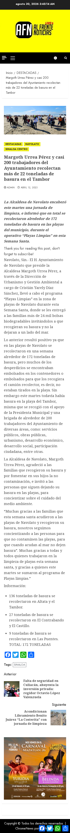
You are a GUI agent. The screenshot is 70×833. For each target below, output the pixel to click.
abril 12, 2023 (29, 187)
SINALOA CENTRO (16, 149)
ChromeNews (24, 828)
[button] (12, 58)
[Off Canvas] (4, 57)
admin (11, 187)
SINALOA (19, 665)
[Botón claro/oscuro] (57, 58)
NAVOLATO (32, 144)
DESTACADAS (13, 144)
